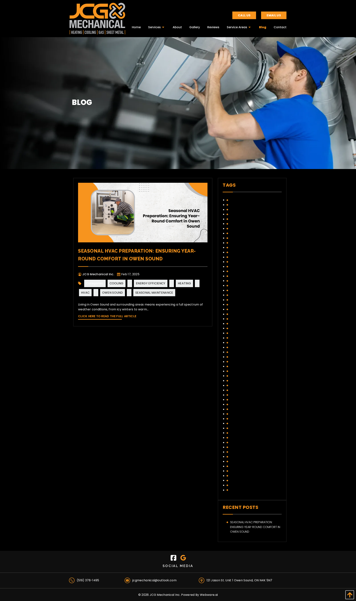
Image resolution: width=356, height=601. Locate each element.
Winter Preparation (244, 490)
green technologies (245, 214)
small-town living (244, 304)
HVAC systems (240, 428)
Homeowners (240, 233)
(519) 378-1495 (88, 580)
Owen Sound (112, 292)
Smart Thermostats (245, 476)
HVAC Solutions (242, 419)
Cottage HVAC (241, 338)
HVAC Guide (238, 409)
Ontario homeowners (246, 276)
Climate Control (243, 200)
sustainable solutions (246, 314)
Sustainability (240, 480)
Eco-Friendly (239, 347)
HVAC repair (239, 238)
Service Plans (240, 300)
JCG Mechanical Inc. (165, 595)
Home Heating (240, 385)
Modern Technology (246, 262)
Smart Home (239, 309)
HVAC (85, 292)
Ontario (236, 266)
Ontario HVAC (240, 442)
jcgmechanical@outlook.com (154, 580)
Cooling (116, 283)
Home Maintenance (244, 395)
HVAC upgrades (241, 247)
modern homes (241, 257)
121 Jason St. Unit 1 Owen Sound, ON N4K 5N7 (239, 580)
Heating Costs (241, 219)
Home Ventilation (243, 399)
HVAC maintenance (244, 414)
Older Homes (239, 438)
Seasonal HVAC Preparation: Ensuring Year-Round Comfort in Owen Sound (255, 527)
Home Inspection (242, 390)
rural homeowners (244, 290)
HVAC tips (237, 243)
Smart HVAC (239, 471)
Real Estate (238, 452)
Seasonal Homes (242, 295)
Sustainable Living (243, 485)
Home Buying (239, 376)
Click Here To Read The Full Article (107, 316)
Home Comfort (241, 381)
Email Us (274, 15)
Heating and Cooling (246, 371)
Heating (184, 283)
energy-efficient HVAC (246, 357)
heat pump (237, 362)
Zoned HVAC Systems (245, 323)
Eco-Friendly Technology (249, 205)
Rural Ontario (240, 461)
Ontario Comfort (243, 271)
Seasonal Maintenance (154, 292)
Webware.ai (209, 595)
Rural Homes (239, 456)
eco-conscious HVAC (246, 342)
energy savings (241, 209)
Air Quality (238, 328)
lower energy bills (244, 252)
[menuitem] (136, 26)
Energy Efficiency (150, 283)
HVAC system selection (247, 423)
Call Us (244, 15)
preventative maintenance (249, 285)
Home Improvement (244, 224)
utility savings (241, 319)
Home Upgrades (242, 228)
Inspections (239, 433)
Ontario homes (241, 281)
